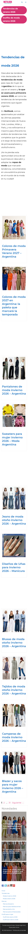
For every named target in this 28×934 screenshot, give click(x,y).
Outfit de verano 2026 (10, 917)
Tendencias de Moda (8, 925)
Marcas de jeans (8, 904)
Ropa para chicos (14, 927)
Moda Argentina (20, 925)
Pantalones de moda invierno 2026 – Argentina (14, 390)
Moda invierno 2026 (9, 896)
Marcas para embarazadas (12, 912)
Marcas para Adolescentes (12, 906)
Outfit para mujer (7, 914)
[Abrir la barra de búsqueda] (21, 2)
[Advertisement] (14, 38)
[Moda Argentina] (7, 2)
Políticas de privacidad (19, 930)
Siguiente (18, 803)
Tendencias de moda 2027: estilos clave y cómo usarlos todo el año (14, 851)
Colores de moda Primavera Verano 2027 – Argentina (12, 826)
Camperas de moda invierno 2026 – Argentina (14, 737)
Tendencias (6, 893)
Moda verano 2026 (9, 898)
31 (10, 802)
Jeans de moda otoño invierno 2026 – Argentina (14, 520)
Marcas (4, 901)
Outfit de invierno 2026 (10, 919)
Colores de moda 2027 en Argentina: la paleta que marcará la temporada (13, 871)
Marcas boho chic (9, 909)
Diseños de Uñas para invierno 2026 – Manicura (13, 567)
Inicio (3, 890)
